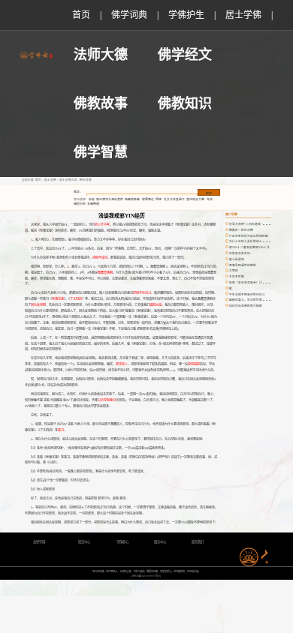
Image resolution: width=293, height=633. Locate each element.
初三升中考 (102, 224)
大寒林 (233, 270)
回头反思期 (38, 305)
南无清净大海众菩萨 (109, 199)
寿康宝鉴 (58, 299)
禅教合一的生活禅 (241, 230)
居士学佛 (243, 15)
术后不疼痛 (236, 276)
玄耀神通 (93, 204)
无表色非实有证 (239, 253)
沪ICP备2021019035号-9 (146, 576)
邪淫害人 (122, 364)
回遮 (159, 199)
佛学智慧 (101, 152)
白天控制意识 (107, 400)
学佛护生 (186, 15)
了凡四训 (76, 299)
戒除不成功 (99, 258)
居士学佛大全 (68, 180)
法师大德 (101, 54)
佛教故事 (101, 103)
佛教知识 (185, 103)
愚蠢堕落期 (105, 272)
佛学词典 (129, 15)
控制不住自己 (142, 293)
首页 (81, 15)
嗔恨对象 (80, 204)
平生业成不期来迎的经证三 (247, 294)
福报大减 (156, 305)
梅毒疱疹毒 (132, 199)
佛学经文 (185, 54)
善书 (61, 430)
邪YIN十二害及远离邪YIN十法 (249, 247)
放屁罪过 (148, 199)
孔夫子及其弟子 (174, 199)
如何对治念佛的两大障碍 (245, 306)
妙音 (92, 199)
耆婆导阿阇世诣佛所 (242, 265)
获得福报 (194, 364)
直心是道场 (236, 259)
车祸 (210, 199)
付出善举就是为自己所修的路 (248, 236)
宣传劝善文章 (195, 199)
